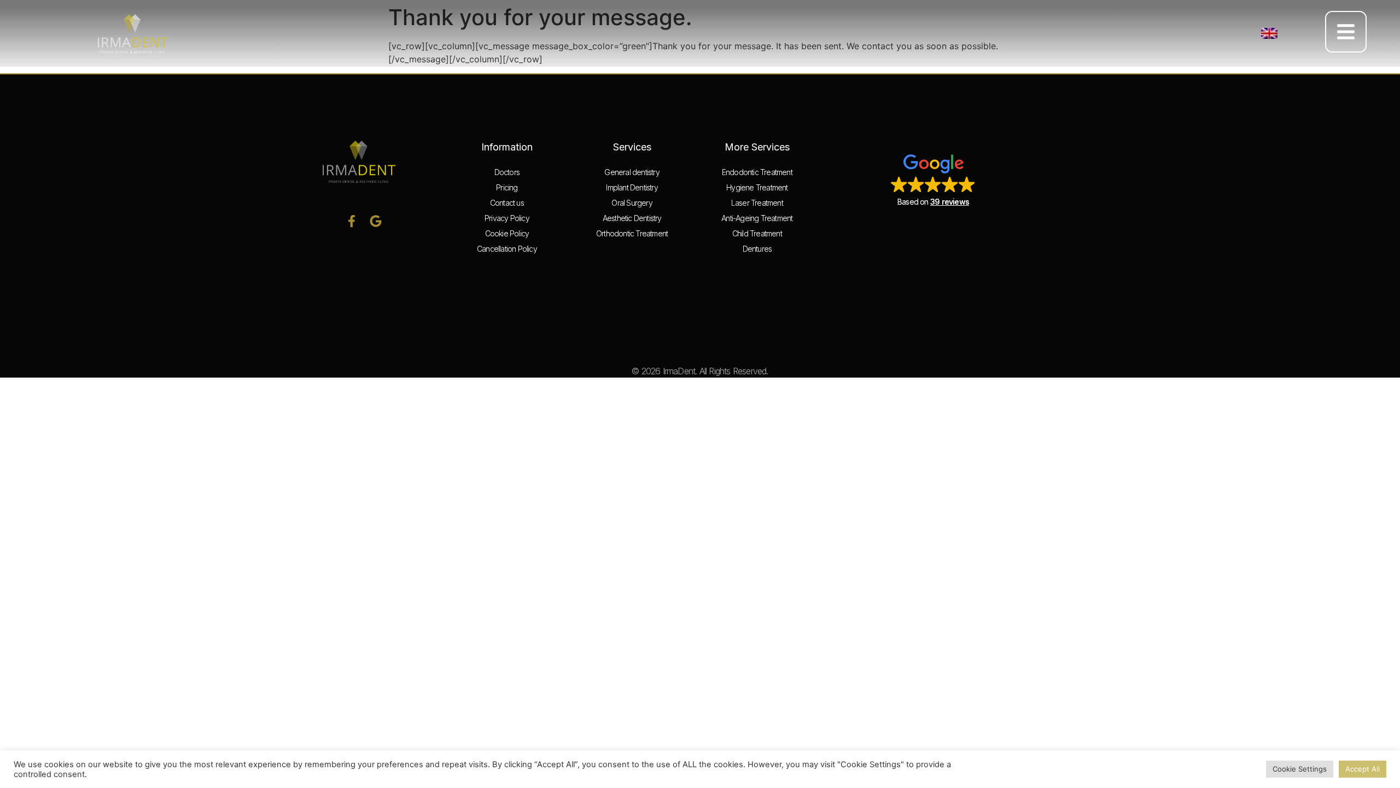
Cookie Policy (507, 233)
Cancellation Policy (507, 248)
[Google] (376, 221)
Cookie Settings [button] (1300, 768)
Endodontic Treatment (757, 172)
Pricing (506, 187)
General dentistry (631, 172)
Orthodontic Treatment (632, 233)
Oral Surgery (631, 202)
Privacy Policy (507, 218)
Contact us (507, 202)
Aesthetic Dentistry (632, 218)
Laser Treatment (757, 202)
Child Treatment (757, 233)
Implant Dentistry (631, 187)
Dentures (757, 248)
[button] (1269, 33)
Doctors (507, 172)
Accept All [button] (1362, 768)
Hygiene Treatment (757, 187)
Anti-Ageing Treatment (756, 218)
